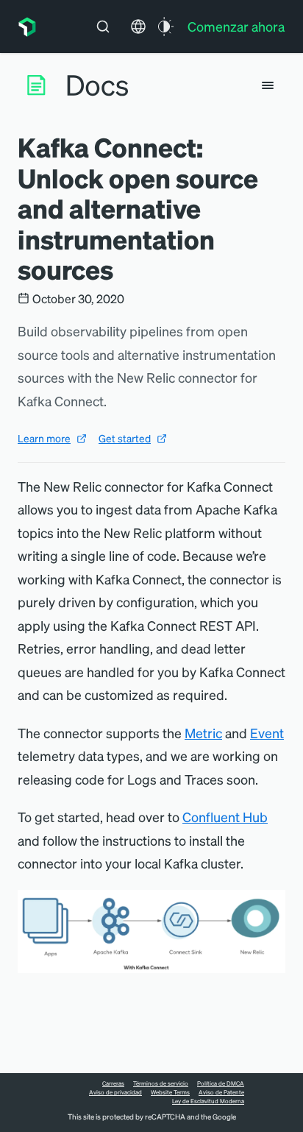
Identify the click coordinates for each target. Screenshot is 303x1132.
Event (267, 732)
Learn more (44, 438)
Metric (203, 732)
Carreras (113, 1083)
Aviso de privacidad (115, 1092)
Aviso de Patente (221, 1092)
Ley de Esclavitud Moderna (208, 1101)
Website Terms (170, 1092)
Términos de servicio (160, 1083)
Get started (125, 438)
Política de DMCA (220, 1083)
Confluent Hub (225, 816)
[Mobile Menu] (267, 85)
